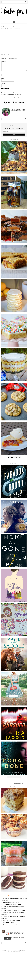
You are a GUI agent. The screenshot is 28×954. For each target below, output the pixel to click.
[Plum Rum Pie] (14, 438)
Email (3, 78)
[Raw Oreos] (14, 879)
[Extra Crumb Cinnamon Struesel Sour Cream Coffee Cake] (14, 800)
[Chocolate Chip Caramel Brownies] (14, 226)
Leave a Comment (16, 28)
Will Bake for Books (14, 11)
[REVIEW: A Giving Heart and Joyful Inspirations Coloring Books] (14, 619)
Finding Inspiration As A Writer (11, 902)
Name (3, 73)
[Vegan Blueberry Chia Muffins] (14, 826)
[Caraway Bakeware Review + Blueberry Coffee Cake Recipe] (14, 157)
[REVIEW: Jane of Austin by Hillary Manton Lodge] (14, 585)
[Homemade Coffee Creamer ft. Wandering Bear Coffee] (14, 192)
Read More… (17, 111)
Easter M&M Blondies (8, 922)
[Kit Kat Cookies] (14, 401)
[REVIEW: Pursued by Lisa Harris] (14, 723)
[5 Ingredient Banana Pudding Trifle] (14, 365)
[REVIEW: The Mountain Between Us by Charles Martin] (14, 516)
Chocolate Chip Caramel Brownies (11, 920)
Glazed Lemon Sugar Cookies (10, 925)
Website (3, 83)
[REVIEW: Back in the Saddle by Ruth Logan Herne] (14, 654)
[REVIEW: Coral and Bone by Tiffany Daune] (14, 758)
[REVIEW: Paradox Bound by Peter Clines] (14, 481)
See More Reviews (14, 777)
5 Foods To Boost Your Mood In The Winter (14, 910)
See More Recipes (14, 457)
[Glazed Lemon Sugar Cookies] (14, 295)
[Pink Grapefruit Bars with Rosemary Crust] (14, 853)
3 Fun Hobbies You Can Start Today (12, 904)
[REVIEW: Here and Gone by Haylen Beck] (14, 550)
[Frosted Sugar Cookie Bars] (14, 330)
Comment (4, 61)
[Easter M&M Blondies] (14, 261)
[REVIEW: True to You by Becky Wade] (14, 689)
